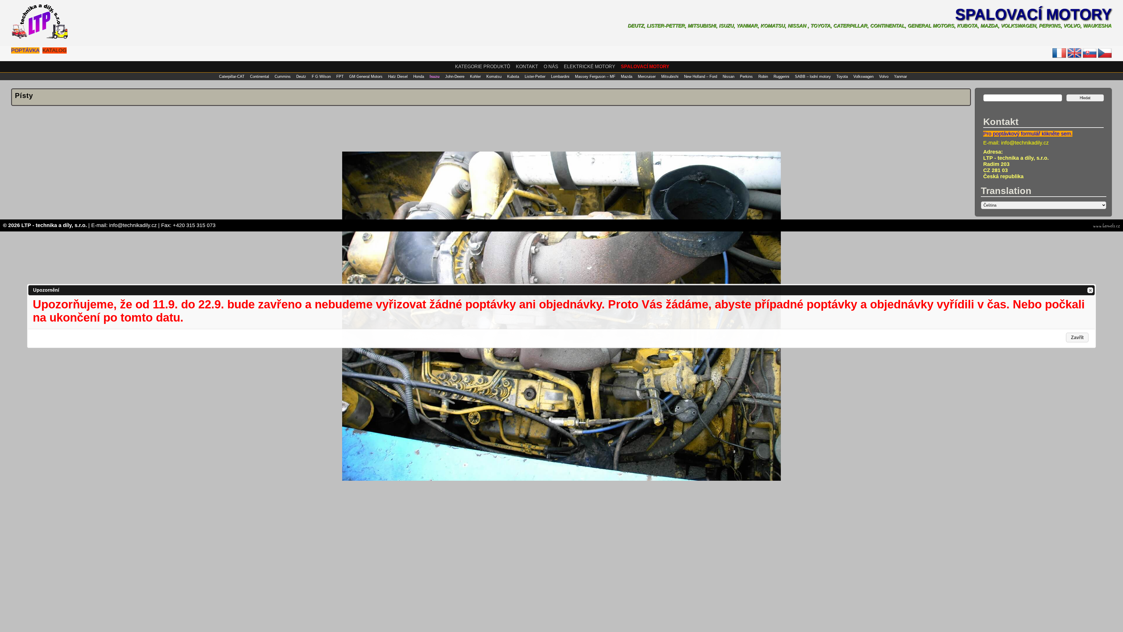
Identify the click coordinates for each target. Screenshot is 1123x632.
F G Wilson (321, 76)
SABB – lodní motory (813, 76)
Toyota (842, 76)
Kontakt (527, 66)
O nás (551, 66)
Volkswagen (863, 76)
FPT (340, 76)
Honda (418, 76)
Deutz (301, 76)
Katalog (54, 50)
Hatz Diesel (398, 76)
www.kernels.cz (1106, 225)
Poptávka (25, 50)
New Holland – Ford (700, 76)
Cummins (283, 76)
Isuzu (435, 76)
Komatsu (494, 76)
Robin (763, 76)
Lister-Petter (535, 76)
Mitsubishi (669, 76)
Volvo (883, 76)
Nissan (728, 76)
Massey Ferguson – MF (595, 76)
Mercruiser (647, 76)
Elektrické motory (589, 66)
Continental (259, 76)
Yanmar (900, 76)
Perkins (746, 76)
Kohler (475, 76)
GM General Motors (366, 76)
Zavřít (1090, 290)
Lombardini (560, 76)
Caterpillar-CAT (231, 76)
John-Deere (454, 76)
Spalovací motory (1033, 14)
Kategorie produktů (482, 66)
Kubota (513, 76)
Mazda (626, 76)
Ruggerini (781, 76)
